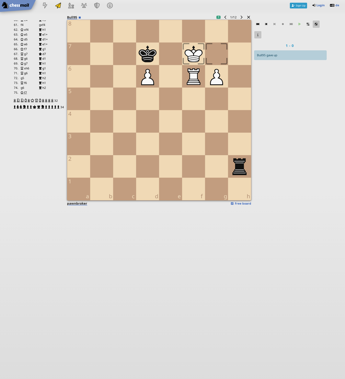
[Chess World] (71, 6)
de (337, 5)
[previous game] (225, 17)
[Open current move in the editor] (316, 24)
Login (320, 5)
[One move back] (266, 24)
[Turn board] (308, 24)
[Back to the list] (248, 17)
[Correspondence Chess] (58, 6)
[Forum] (83, 6)
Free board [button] (242, 203)
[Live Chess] (45, 6)
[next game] (241, 17)
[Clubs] (97, 6)
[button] (15, 100)
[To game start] (258, 24)
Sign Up (300, 5)
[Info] (110, 6)
